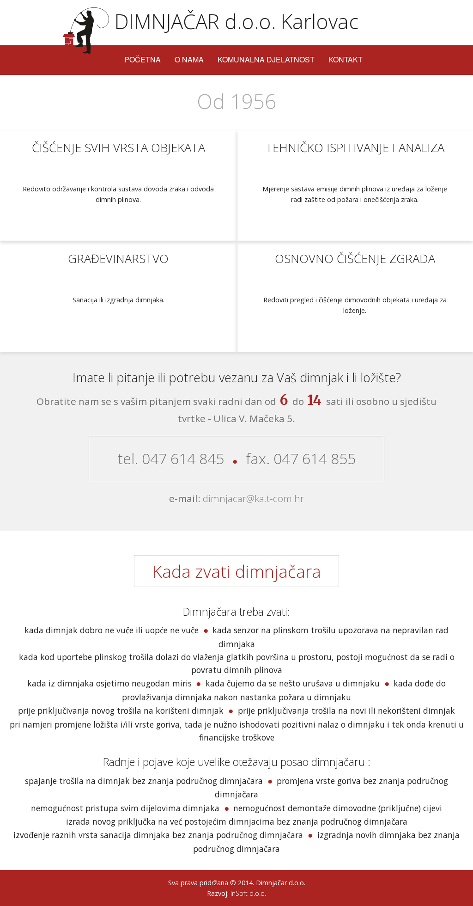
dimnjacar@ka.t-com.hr (252, 498)
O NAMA (189, 59)
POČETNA (142, 59)
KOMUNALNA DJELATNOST (266, 59)
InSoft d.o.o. (247, 893)
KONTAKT (345, 59)
